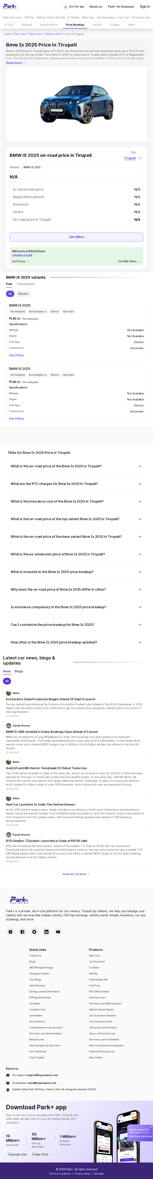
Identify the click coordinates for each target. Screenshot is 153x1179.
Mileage (27, 24)
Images (115, 24)
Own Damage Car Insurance (44, 1045)
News (131, 24)
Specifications (49, 24)
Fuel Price (94, 985)
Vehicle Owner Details (101, 1009)
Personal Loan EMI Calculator (105, 1003)
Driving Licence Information (44, 991)
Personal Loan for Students (104, 1039)
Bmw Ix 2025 (53, 33)
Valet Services (37, 985)
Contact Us (35, 955)
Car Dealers (36, 1015)
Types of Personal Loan (102, 1033)
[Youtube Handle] (58, 931)
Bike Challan (96, 1057)
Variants (97, 24)
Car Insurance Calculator (103, 1015)
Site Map (99, 1173)
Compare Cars (37, 1009)
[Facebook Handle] (22, 931)
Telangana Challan (39, 973)
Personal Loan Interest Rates (45, 1033)
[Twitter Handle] (34, 931)
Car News (34, 1003)
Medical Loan (36, 1039)
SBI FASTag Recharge (41, 967)
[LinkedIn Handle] (46, 931)
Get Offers (76, 237)
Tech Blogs (35, 979)
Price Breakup (75, 24)
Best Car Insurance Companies (106, 1045)
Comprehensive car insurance (46, 1027)
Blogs (32, 961)
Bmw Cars (36, 33)
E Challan (94, 967)
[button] (76, 704)
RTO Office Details (99, 991)
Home (7, 33)
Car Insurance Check (101, 1021)
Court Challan (36, 1057)
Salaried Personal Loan (102, 1051)
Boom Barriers (37, 1021)
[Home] (10, 6)
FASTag (93, 973)
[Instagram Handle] (10, 931)
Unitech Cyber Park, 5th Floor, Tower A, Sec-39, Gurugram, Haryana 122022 (54, 1089)
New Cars (20, 33)
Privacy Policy (82, 1173)
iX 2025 (9, 24)
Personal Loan (97, 997)
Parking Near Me (98, 979)
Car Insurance (97, 961)
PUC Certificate (37, 1051)
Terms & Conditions (60, 1173)
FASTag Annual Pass (40, 997)
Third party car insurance (103, 1027)
